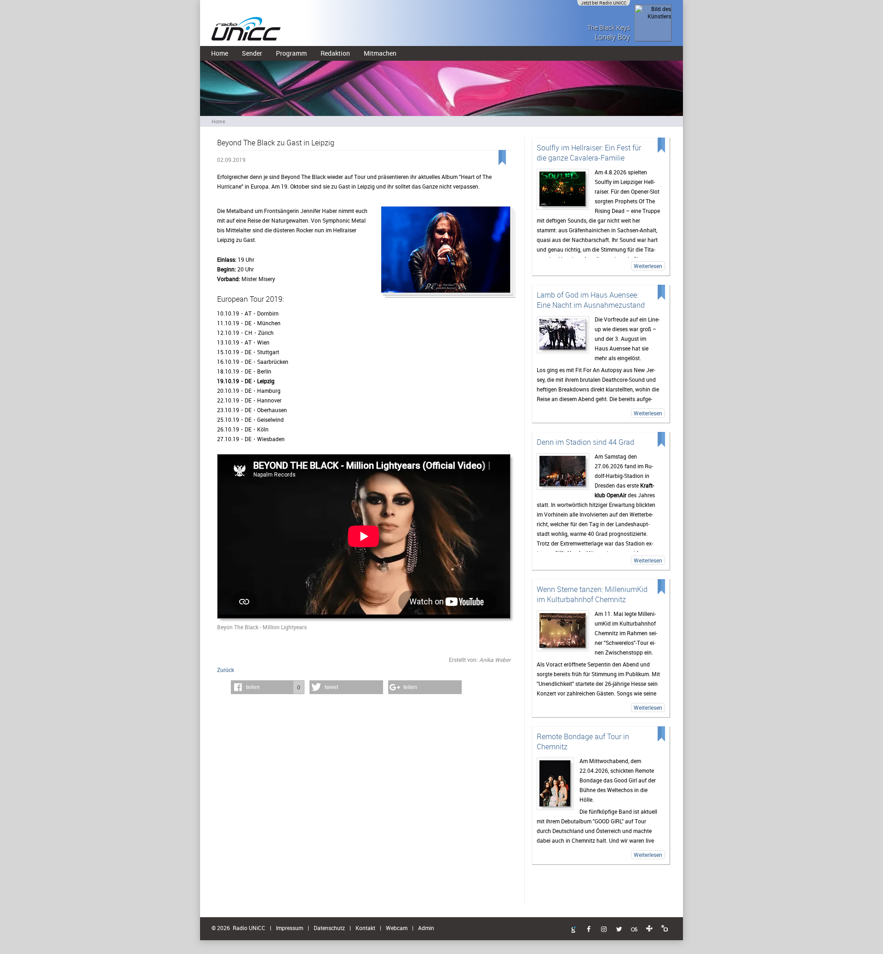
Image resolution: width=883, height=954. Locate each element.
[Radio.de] (664, 928)
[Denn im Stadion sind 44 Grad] (563, 471)
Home (219, 53)
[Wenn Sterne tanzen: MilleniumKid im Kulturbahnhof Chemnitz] (563, 630)
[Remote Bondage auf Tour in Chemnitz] (555, 784)
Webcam (396, 927)
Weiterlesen (648, 266)
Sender (252, 53)
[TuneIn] (649, 928)
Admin (426, 927)
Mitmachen (380, 53)
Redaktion (335, 53)
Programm (291, 53)
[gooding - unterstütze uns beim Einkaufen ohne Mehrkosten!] (573, 930)
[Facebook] (589, 929)
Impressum (289, 927)
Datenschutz (329, 927)
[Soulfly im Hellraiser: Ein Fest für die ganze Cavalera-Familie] (563, 189)
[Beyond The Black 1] (445, 252)
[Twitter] (619, 929)
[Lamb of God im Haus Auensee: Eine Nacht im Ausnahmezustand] (563, 334)
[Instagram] (604, 929)
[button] (267, 687)
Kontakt (365, 927)
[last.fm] (634, 929)
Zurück (225, 669)
